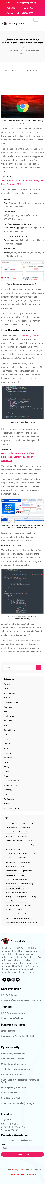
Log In (6, 739)
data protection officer (13, 849)
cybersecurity (10, 832)
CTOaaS (7, 698)
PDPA (6, 762)
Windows (7, 803)
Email (3, 1145)
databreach (9, 836)
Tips (5, 794)
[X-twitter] (9, 980)
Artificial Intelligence (18, 823)
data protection (10, 845)
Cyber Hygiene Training (12, 1018)
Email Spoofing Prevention (13, 1087)
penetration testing (27, 884)
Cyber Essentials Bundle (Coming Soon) (19, 1103)
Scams (6, 776)
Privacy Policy (29, 1174)
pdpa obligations (27, 871)
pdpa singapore (11, 875)
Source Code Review (10, 1093)
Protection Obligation (12, 905)
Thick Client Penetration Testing (16, 1069)
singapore (19, 909)
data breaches (22, 836)
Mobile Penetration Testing (13, 1064)
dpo (34, 853)
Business (7, 684)
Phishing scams (21, 897)
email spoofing (25, 862)
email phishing (10, 862)
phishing (8, 897)
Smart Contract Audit (11, 780)
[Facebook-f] (4, 980)
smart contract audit (12, 914)
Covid (6, 688)
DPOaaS (8, 858)
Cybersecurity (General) (12, 702)
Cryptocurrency (9, 693)
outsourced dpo (11, 866)
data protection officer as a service (17, 853)
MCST (6, 748)
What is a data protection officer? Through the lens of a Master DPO (22, 182)
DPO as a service (21, 858)
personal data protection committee (17, 892)
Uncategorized (9, 799)
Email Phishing (9, 716)
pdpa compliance (11, 871)
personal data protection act (15, 888)
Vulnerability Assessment (13, 1053)
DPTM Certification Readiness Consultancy (21, 1000)
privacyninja (22, 901)
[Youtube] (18, 980)
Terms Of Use (15, 1174)
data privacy (31, 840)
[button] (36, 26)
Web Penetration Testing (12, 1058)
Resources (7, 771)
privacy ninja (10, 901)
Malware (7, 744)
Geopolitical (8, 721)
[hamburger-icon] (36, 20)
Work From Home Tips (12, 808)
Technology (8, 790)
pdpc (22, 875)
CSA (31, 823)
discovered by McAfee (28, 335)
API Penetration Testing (12, 1074)
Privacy (6, 767)
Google (6, 725)
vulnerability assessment (22, 918)
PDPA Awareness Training (13, 1013)
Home (22, 47)
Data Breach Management (14, 840)
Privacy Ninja (16, 23)
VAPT (7, 918)
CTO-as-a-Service (11, 828)
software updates (29, 914)
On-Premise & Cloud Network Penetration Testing (20, 1081)
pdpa (22, 866)
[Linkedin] (13, 980)
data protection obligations (29, 845)
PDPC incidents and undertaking (16, 879)
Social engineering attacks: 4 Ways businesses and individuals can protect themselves (19, 457)
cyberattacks (26, 828)
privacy (34, 897)
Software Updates (10, 785)
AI (6, 823)
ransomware (28, 905)
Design (6, 711)
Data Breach (8, 707)
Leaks (6, 734)
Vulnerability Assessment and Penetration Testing (22, 922)
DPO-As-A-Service (9, 995)
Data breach (23, 832)
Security (8, 909)
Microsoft (7, 753)
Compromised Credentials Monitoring (18, 1036)
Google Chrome (9, 730)
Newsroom (8, 757)
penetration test (11, 884)
